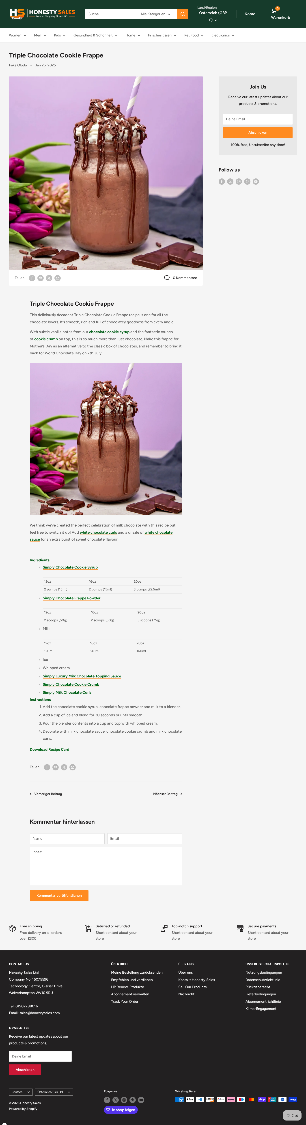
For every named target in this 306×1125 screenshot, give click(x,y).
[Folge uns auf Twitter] (230, 181)
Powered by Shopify (23, 1109)
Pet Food (191, 35)
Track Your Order (124, 1001)
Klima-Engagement (261, 1009)
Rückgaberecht (258, 987)
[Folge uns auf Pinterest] (247, 181)
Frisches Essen (160, 35)
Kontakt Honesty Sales (196, 980)
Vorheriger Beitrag (48, 794)
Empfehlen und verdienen (132, 980)
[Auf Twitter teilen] (49, 278)
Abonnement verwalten (130, 994)
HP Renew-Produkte (127, 987)
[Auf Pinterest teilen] (40, 278)
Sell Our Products (192, 987)
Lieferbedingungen (261, 994)
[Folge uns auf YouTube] (256, 181)
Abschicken (257, 132)
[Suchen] (182, 14)
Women (15, 35)
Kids (57, 35)
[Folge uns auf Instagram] (239, 181)
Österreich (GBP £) (50, 1092)
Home (130, 35)
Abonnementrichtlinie (263, 1001)
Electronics (220, 35)
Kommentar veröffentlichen (59, 895)
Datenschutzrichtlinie (263, 980)
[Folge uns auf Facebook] (222, 181)
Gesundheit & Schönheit (93, 35)
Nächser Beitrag (165, 794)
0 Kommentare (185, 278)
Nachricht (186, 994)
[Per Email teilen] (57, 278)
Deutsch (17, 1092)
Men (37, 35)
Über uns (185, 972)
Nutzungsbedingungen (264, 972)
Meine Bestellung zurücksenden (137, 972)
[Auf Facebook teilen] (32, 278)
